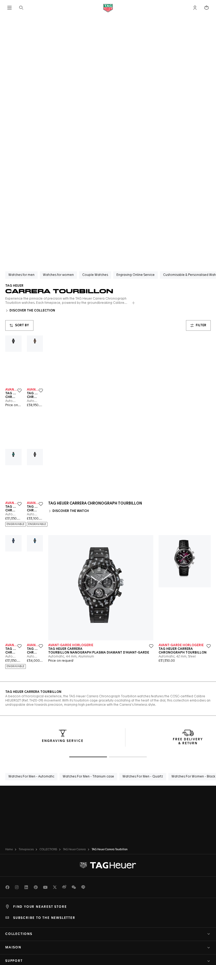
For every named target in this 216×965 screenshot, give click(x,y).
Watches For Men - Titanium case (88, 776)
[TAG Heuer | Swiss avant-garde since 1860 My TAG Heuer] (108, 865)
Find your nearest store (40, 907)
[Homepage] (108, 7)
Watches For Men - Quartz (142, 776)
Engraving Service (63, 741)
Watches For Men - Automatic (31, 776)
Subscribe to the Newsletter (44, 918)
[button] (195, 7)
